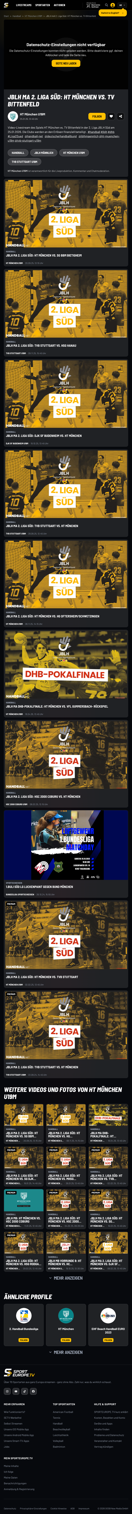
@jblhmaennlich (89, 136)
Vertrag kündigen (103, 1446)
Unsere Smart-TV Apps (16, 1440)
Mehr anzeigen (68, 1278)
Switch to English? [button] (110, 11)
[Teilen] (120, 116)
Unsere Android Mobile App (19, 1435)
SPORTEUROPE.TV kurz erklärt (111, 1412)
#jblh (104, 132)
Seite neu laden (66, 63)
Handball (17, 16)
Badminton (59, 1446)
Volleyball (58, 1440)
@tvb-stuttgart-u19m (28, 140)
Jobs (6, 1446)
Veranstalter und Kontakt (108, 1440)
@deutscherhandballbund (61, 136)
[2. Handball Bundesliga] (24, 1315)
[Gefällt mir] (111, 116)
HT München (66, 1329)
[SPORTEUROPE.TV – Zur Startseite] (6, 5)
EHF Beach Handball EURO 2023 (108, 1330)
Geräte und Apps (103, 1423)
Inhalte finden (101, 1429)
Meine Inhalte (11, 1466)
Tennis (56, 1417)
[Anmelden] (112, 5)
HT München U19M (33, 16)
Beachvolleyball (61, 1429)
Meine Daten (11, 1477)
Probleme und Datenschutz (109, 1435)
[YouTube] (16, 1391)
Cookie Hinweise (59, 1508)
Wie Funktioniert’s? (14, 1412)
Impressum (83, 1508)
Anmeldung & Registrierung (19, 1489)
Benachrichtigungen (15, 1483)
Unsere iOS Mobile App (16, 1429)
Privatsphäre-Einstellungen (33, 1508)
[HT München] (66, 1315)
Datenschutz (10, 1508)
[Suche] (106, 5)
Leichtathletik (61, 1435)
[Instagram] (7, 1391)
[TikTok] (24, 1391)
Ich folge (8, 1471)
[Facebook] (33, 1391)
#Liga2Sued (15, 136)
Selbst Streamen (13, 1423)
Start (6, 16)
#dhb (111, 132)
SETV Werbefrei (12, 1417)
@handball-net (34, 136)
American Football (63, 1412)
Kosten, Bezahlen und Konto (109, 1417)
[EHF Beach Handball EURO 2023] (108, 1315)
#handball (94, 132)
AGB (73, 1508)
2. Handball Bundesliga (23, 1329)
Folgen (97, 116)
